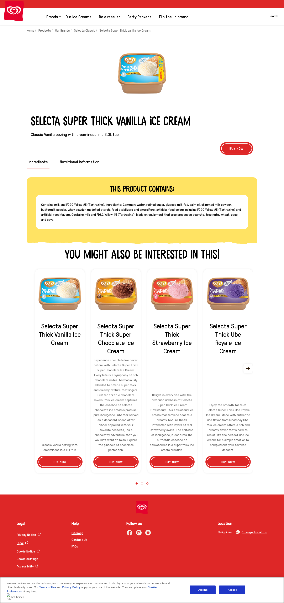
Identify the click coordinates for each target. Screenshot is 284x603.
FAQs (75, 546)
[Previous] (36, 369)
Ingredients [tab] (38, 161)
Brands (52, 16)
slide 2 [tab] (142, 483)
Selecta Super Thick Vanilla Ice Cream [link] (125, 30)
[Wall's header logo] (14, 11)
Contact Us (79, 539)
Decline (202, 589)
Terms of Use (47, 587)
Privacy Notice (26, 534)
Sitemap (77, 533)
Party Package (139, 16)
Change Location (254, 532)
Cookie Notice (26, 551)
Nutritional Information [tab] (79, 161)
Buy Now (237, 148)
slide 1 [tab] (137, 483)
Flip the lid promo (173, 16)
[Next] (248, 369)
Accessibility (25, 566)
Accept (232, 589)
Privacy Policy (71, 587)
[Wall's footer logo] (142, 507)
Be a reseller (109, 16)
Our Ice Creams (78, 16)
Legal (20, 543)
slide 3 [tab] (147, 483)
